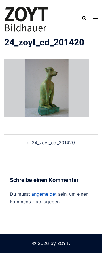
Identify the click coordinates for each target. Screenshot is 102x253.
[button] (84, 18)
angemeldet (44, 194)
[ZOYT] (26, 18)
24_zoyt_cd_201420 (53, 142)
